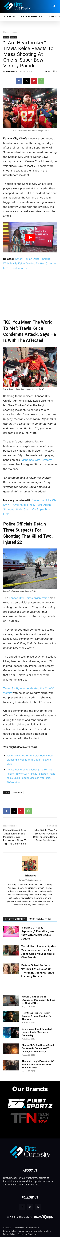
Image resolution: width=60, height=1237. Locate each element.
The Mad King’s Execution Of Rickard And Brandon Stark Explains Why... (38, 1064)
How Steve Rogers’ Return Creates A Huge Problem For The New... (37, 1016)
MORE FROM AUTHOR (40, 919)
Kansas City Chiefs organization (29, 598)
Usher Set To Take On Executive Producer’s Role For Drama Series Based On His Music (45, 835)
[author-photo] (30, 871)
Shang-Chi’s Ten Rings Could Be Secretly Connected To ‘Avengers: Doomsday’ (38, 1048)
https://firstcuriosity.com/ (30, 880)
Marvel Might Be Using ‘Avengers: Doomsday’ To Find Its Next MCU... (38, 999)
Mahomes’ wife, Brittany (36, 459)
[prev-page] (7, 936)
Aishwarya (10, 71)
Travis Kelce (17, 792)
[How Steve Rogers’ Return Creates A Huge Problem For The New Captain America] (11, 1016)
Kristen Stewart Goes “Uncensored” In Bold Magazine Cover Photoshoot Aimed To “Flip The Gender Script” (15, 837)
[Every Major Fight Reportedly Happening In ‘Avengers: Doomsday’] (11, 1032)
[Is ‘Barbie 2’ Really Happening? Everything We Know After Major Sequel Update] (11, 931)
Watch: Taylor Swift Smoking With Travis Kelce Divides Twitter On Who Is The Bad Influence (29, 263)
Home (6, 32)
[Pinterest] (34, 81)
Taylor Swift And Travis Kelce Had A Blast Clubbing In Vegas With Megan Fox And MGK (30, 759)
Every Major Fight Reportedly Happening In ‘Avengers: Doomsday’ (38, 1032)
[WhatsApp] (41, 81)
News (14, 32)
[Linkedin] (30, 1207)
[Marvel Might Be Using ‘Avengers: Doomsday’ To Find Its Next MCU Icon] (11, 1000)
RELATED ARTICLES (15, 919)
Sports (13, 37)
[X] (26, 81)
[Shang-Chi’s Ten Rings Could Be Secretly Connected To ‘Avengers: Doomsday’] (11, 1048)
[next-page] (12, 936)
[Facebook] (19, 81)
